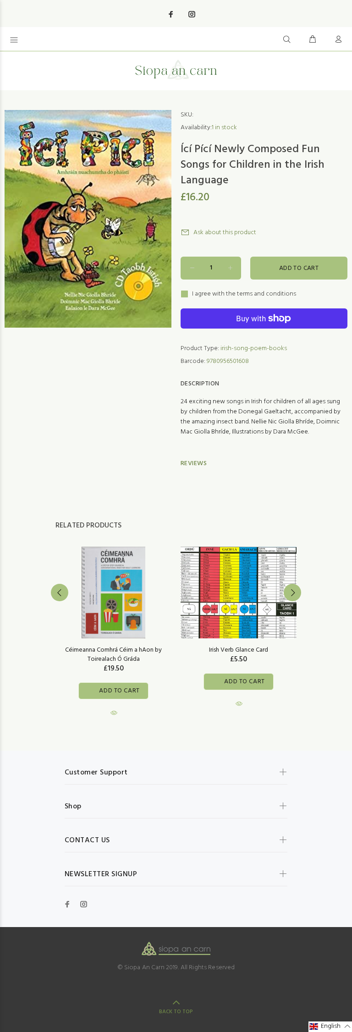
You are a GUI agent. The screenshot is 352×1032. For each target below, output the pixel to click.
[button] (330, 1026)
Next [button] (292, 592)
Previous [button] (59, 592)
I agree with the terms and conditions (244, 294)
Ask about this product (224, 232)
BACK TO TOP (176, 1011)
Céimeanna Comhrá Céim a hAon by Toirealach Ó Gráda (113, 654)
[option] (113, 623)
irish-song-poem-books (253, 348)
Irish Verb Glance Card (238, 650)
